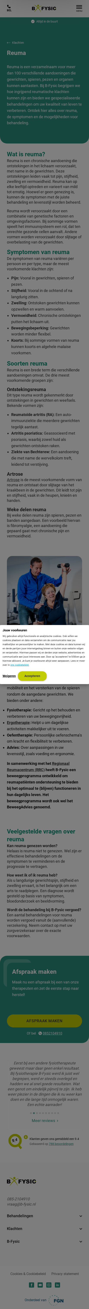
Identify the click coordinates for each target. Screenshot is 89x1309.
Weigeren (9, 675)
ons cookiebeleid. (19, 664)
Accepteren (32, 675)
